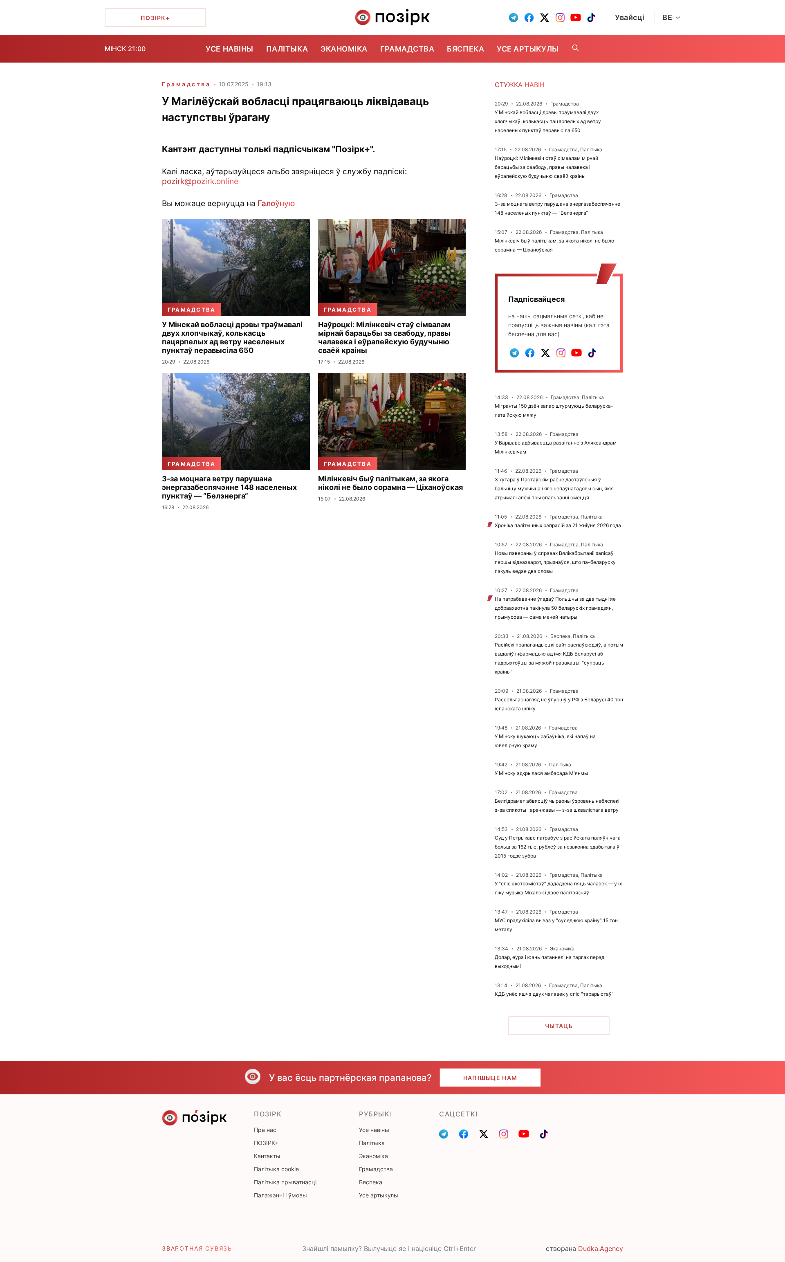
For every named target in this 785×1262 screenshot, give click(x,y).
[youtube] (576, 17)
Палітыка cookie (276, 1168)
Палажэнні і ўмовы (280, 1195)
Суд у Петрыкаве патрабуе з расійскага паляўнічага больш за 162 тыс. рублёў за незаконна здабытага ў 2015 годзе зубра (558, 847)
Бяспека (465, 49)
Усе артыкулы (527, 49)
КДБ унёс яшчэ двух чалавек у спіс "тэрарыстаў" (554, 994)
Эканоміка (344, 49)
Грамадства (407, 49)
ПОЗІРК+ (266, 1142)
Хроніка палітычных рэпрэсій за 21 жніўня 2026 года (558, 525)
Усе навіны (229, 49)
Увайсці (630, 17)
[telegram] (513, 17)
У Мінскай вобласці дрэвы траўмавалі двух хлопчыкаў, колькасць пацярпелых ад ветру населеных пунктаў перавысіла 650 (548, 121)
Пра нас (265, 1129)
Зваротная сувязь (197, 1248)
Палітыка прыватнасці (285, 1182)
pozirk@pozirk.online (200, 181)
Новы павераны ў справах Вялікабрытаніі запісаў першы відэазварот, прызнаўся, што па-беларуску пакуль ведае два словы (555, 562)
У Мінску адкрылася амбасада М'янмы (541, 773)
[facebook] (529, 17)
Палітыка (287, 49)
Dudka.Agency (600, 1248)
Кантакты (267, 1155)
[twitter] (544, 17)
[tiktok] (591, 17)
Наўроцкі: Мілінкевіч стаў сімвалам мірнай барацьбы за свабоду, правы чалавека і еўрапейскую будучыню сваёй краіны (546, 167)
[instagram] (560, 17)
